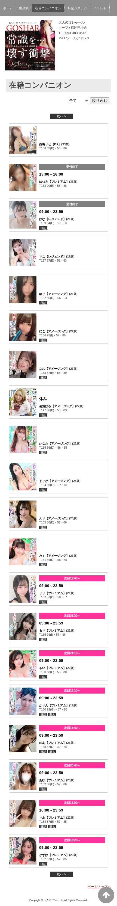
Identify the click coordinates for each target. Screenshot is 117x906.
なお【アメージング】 (54, 368)
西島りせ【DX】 (50, 144)
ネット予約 (27, 23)
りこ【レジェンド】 (52, 256)
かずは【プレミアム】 (54, 855)
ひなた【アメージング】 (55, 443)
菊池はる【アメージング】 (57, 406)
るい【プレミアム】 (52, 668)
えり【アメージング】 (54, 518)
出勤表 (24, 8)
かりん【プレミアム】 (54, 705)
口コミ (46, 23)
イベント (99, 8)
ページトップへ (99, 887)
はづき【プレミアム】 (54, 181)
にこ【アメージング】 (54, 331)
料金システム (77, 8)
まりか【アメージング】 (55, 480)
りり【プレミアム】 (52, 593)
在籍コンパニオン (48, 8)
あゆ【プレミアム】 (52, 780)
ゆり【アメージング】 (54, 293)
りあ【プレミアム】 (52, 817)
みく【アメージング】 (54, 555)
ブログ (8, 23)
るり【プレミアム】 (52, 630)
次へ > (61, 116)
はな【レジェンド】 (52, 219)
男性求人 (64, 23)
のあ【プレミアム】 (52, 742)
